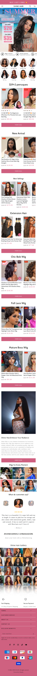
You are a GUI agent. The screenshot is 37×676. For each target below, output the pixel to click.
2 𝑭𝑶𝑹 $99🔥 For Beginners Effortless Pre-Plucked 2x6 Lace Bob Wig (11, 115)
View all (18, 125)
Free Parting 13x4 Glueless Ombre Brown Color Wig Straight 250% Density (8, 200)
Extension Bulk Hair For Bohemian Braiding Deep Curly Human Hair (11, 240)
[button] (30, 6)
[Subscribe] (34, 632)
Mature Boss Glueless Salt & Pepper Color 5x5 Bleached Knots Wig (11, 375)
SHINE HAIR (15, 667)
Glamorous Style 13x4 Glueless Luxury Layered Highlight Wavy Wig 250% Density (23, 200)
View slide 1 (16, 50)
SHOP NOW (18, 460)
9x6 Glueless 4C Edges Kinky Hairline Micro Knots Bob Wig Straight (10, 161)
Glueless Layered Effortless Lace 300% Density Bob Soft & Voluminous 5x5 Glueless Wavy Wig (11, 285)
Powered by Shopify (18, 670)
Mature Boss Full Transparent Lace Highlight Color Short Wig (11, 330)
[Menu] (2, 6)
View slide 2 (21, 50)
